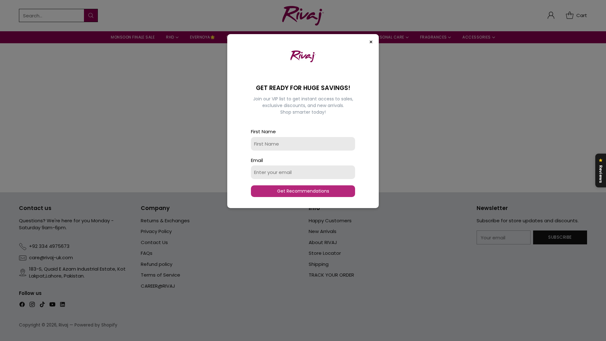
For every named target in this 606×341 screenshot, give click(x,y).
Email (257, 160)
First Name (263, 131)
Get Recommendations (303, 191)
